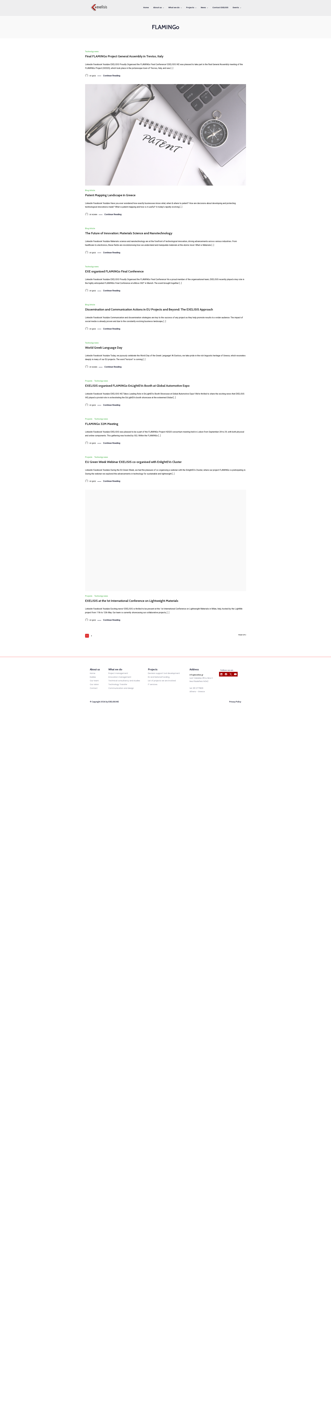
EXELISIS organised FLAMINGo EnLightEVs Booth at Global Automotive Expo (137, 386)
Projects (190, 7)
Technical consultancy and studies (124, 680)
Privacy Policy (235, 702)
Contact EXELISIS (220, 7)
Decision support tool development (164, 673)
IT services (152, 684)
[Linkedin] (221, 674)
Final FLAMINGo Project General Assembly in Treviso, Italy (124, 56)
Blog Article (90, 190)
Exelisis (93, 677)
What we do (174, 7)
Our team (94, 680)
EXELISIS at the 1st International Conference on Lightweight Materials (131, 601)
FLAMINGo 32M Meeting (101, 424)
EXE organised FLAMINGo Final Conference (114, 271)
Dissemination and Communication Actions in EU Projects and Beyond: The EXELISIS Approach (149, 309)
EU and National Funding (159, 677)
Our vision (94, 684)
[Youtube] (235, 674)
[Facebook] (226, 674)
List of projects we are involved (162, 680)
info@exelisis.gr (196, 675)
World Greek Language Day (103, 347)
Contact (93, 688)
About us (157, 7)
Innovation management (119, 677)
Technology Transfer (117, 684)
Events (236, 7)
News (203, 7)
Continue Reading (111, 75)
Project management (118, 673)
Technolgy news (92, 51)
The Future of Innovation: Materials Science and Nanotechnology (128, 233)
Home (146, 7)
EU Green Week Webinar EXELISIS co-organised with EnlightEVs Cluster (133, 462)
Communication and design (121, 688)
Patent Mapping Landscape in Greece (110, 195)
